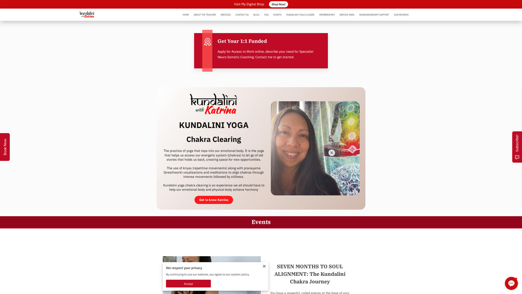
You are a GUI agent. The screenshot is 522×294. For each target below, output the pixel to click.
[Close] (331, 152)
